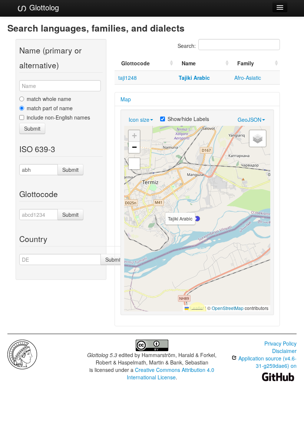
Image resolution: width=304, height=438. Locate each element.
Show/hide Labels (188, 118)
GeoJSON (249, 119)
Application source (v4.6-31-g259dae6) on (267, 361)
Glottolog (43, 7)
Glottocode (135, 63)
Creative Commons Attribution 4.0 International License (171, 373)
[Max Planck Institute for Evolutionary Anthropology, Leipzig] (22, 353)
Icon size (139, 119)
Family (245, 63)
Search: (187, 45)
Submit (32, 128)
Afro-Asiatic (247, 77)
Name (189, 63)
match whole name (49, 98)
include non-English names (58, 117)
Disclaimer (284, 350)
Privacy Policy (280, 343)
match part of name (50, 108)
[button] (197, 218)
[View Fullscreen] (134, 163)
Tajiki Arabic (194, 77)
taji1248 (127, 77)
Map (125, 99)
